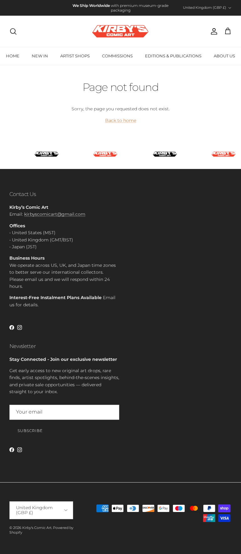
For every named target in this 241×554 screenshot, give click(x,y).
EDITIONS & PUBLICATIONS (173, 55)
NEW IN (40, 55)
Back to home (120, 120)
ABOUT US (224, 55)
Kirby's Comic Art (36, 527)
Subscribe (30, 430)
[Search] (13, 31)
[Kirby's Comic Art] (120, 31)
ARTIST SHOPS (75, 55)
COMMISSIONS (117, 55)
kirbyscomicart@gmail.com (54, 214)
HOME (12, 55)
